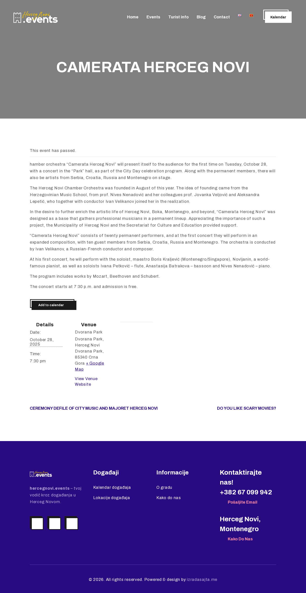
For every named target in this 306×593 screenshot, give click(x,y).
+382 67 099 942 (246, 492)
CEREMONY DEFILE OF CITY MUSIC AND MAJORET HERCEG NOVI (94, 408)
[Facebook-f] (55, 523)
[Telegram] (72, 523)
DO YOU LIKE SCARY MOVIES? (246, 408)
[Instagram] (37, 523)
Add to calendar (51, 305)
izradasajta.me (202, 579)
